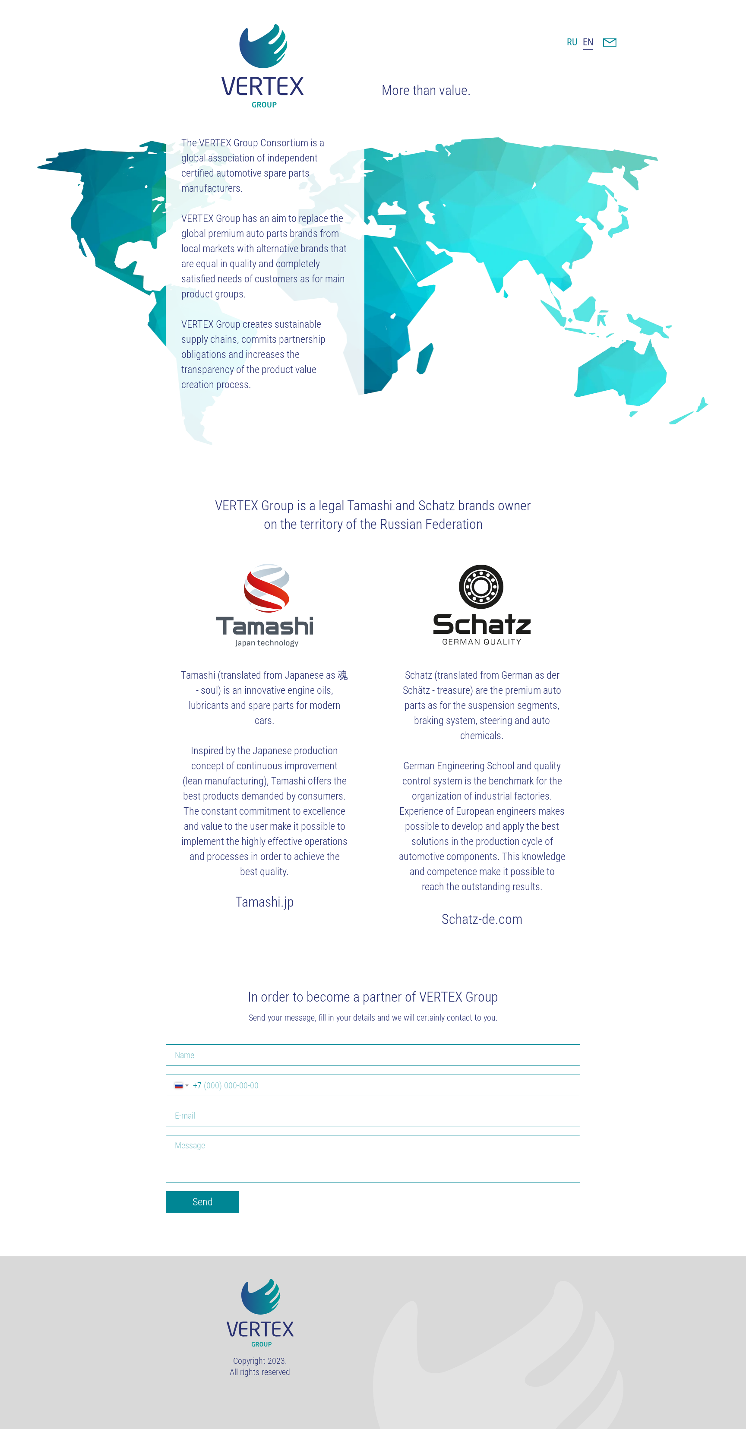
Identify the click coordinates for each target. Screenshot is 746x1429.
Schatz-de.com (482, 919)
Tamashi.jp (264, 902)
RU (572, 42)
